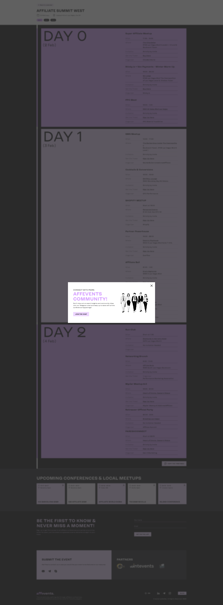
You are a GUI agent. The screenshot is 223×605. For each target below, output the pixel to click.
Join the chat (81, 314)
